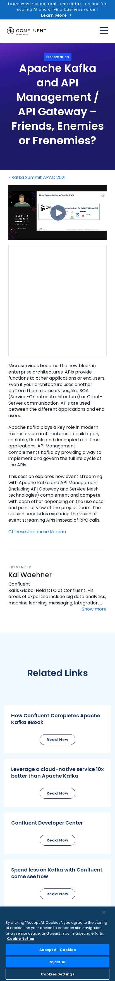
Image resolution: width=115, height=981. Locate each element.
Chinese (17, 532)
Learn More (54, 15)
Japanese (38, 532)
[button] (57, 729)
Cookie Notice (20, 938)
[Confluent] (26, 31)
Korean (58, 532)
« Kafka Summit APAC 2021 (37, 178)
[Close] (104, 912)
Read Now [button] (57, 739)
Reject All (57, 962)
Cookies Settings (57, 974)
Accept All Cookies (57, 949)
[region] (57, 944)
